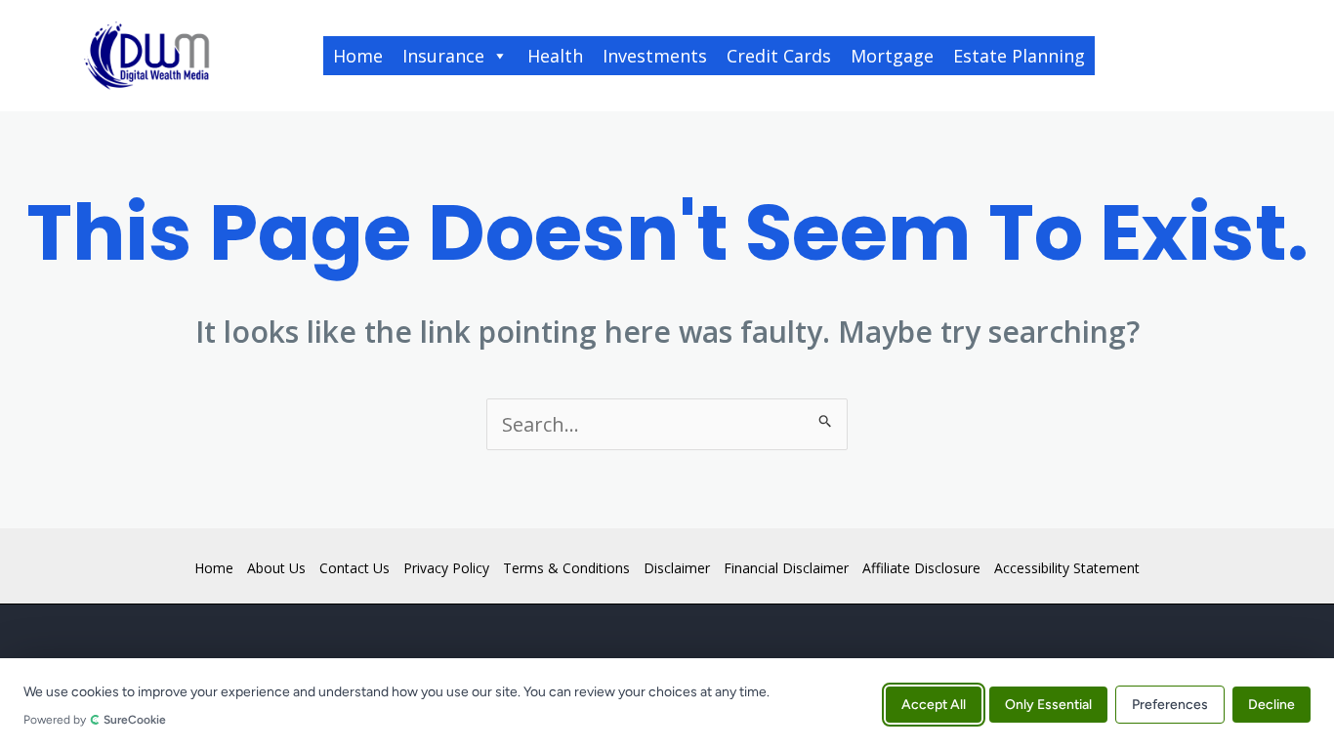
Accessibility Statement (1067, 568)
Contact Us (354, 568)
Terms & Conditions (566, 568)
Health (555, 55)
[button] (1183, 56)
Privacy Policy (446, 568)
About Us (276, 568)
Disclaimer (677, 568)
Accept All (933, 703)
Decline (1271, 703)
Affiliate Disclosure (921, 568)
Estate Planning (1019, 55)
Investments (655, 55)
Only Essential (1048, 703)
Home (358, 55)
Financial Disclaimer (786, 568)
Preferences (1170, 703)
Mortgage (892, 55)
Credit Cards (779, 55)
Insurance (443, 55)
